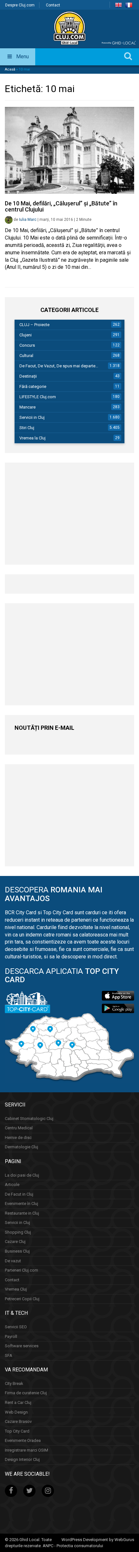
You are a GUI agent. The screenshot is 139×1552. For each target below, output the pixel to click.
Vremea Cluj (16, 1289)
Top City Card (17, 1431)
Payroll (11, 1336)
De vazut (13, 1260)
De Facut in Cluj (19, 1194)
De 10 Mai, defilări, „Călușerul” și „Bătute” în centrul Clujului (61, 206)
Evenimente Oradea (23, 1440)
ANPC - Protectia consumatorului (73, 1545)
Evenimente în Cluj (21, 1203)
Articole (12, 1184)
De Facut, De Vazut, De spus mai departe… (58, 365)
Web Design (16, 1412)
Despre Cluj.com (20, 5)
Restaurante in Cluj (22, 1213)
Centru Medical (19, 1127)
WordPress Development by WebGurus (97, 1539)
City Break (14, 1383)
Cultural (26, 355)
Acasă (10, 69)
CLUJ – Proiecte (34, 324)
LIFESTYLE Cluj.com (37, 396)
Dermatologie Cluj (21, 1146)
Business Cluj (17, 1251)
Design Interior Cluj (22, 1459)
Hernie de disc (18, 1137)
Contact (53, 5)
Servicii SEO (16, 1326)
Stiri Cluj (26, 427)
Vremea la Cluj (32, 438)
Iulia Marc (28, 219)
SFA (8, 1355)
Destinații (28, 376)
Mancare (27, 407)
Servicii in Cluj (32, 417)
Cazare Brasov (18, 1421)
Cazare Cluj (15, 1241)
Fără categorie (32, 386)
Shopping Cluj (18, 1232)
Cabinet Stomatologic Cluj (29, 1118)
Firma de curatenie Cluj (26, 1392)
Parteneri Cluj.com (21, 1270)
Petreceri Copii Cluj (22, 1298)
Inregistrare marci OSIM (26, 1450)
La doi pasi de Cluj (22, 1175)
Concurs (27, 345)
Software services (21, 1345)
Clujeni (25, 335)
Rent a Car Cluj (18, 1402)
